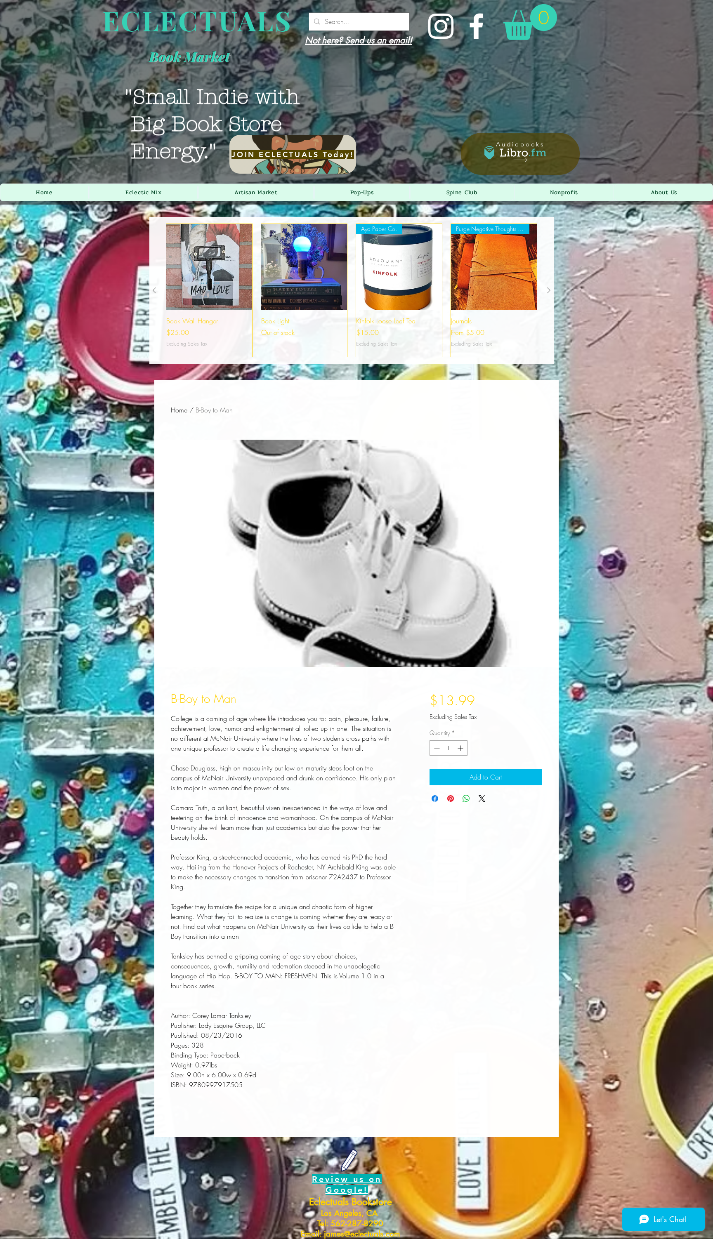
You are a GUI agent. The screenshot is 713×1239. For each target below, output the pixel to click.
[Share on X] (482, 798)
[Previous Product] (154, 290)
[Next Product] (549, 290)
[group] (351, 290)
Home (179, 410)
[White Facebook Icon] (476, 26)
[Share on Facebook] (435, 798)
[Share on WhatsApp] (466, 798)
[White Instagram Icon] (441, 26)
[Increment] (461, 748)
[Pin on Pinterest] (451, 798)
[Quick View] (209, 267)
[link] (530, 22)
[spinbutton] (448, 748)
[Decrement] (436, 748)
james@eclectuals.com (362, 1234)
